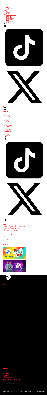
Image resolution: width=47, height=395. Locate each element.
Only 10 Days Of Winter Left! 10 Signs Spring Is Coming (11, 230)
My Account (8, 13)
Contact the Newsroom (7, 371)
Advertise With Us (7, 134)
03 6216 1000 (8, 389)
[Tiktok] (24, 179)
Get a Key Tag (8, 12)
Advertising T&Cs (6, 376)
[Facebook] (5, 25)
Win (5, 10)
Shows (5, 6)
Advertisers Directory (8, 126)
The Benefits (8, 11)
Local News (8, 7)
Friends (5, 119)
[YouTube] (5, 219)
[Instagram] (5, 27)
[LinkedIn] (5, 109)
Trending (7, 9)
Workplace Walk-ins (9, 16)
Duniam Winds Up (6, 229)
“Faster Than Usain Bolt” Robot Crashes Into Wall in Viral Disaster (12, 228)
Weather (7, 20)
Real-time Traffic (9, 8)
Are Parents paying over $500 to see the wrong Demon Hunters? (12, 227)
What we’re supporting (10, 19)
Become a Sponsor (7, 123)
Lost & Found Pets (7, 130)
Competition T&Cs (6, 375)
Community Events (9, 17)
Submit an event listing (10, 18)
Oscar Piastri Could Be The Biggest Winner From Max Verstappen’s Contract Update (14, 226)
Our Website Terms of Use (8, 377)
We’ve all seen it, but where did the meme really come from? (11, 231)
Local (5, 14)
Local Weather (7, 115)
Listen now (5, 111)
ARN (5, 393)
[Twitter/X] (24, 106)
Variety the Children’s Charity (11, 15)
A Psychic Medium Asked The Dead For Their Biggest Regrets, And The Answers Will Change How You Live (17, 225)
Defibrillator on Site (9, 22)
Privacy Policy (6, 374)
